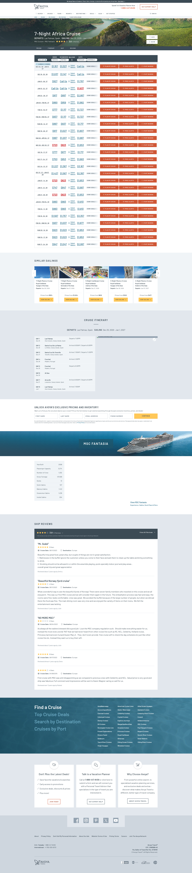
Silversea (121, 738)
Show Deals (91, 59)
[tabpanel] (128, 726)
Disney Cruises (103, 721)
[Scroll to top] (187, 868)
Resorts (69, 13)
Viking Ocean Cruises (125, 742)
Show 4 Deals (91, 66)
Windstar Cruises (124, 746)
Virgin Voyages (103, 746)
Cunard (140, 717)
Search (40, 13)
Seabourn (101, 738)
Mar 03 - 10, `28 (42, 230)
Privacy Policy (80, 422)
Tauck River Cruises (105, 742)
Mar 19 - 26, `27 (43, 131)
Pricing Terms (114, 836)
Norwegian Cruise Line (106, 728)
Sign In (154, 13)
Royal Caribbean (123, 735)
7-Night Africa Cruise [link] (75, 17)
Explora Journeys (124, 721)
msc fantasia (62, 17)
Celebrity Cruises (124, 713)
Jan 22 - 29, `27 (42, 95)
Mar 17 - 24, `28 (42, 244)
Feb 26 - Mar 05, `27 (42, 117)
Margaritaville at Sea (125, 724)
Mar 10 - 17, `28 (42, 237)
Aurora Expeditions (104, 710)
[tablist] (64, 725)
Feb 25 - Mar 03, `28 (42, 223)
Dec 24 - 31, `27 (43, 166)
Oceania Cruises (123, 728)
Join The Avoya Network (137, 836)
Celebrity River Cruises (146, 713)
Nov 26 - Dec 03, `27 (42, 145)
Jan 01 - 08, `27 (43, 81)
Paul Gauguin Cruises (145, 728)
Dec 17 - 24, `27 (43, 159)
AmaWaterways (103, 706)
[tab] (64, 707)
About (36, 836)
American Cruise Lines (126, 706)
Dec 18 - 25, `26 (43, 74)
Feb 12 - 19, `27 (42, 110)
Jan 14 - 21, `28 (42, 188)
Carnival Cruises (103, 713)
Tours (59, 13)
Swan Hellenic (143, 738)
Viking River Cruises (145, 742)
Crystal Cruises (123, 717)
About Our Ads (84, 836)
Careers (124, 836)
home (35, 17)
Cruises (50, 13)
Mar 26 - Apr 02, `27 (42, 138)
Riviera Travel (102, 735)
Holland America (143, 721)
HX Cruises (101, 724)
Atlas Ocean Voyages (145, 706)
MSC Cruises (142, 724)
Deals (92, 13)
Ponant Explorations (105, 731)
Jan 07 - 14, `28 (43, 181)
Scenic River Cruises (145, 735)
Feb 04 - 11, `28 (42, 209)
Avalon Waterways (124, 710)
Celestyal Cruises (104, 717)
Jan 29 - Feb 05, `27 (42, 103)
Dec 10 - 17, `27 (42, 152)
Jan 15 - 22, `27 (43, 88)
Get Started (110, 13)
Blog (100, 13)
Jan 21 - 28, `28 (43, 195)
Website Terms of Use (99, 836)
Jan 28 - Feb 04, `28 (42, 202)
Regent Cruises (143, 731)
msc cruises (52, 17)
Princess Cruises (124, 731)
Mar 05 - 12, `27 (42, 124)
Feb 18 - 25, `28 (42, 216)
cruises (43, 17)
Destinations (80, 13)
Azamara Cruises (143, 710)
